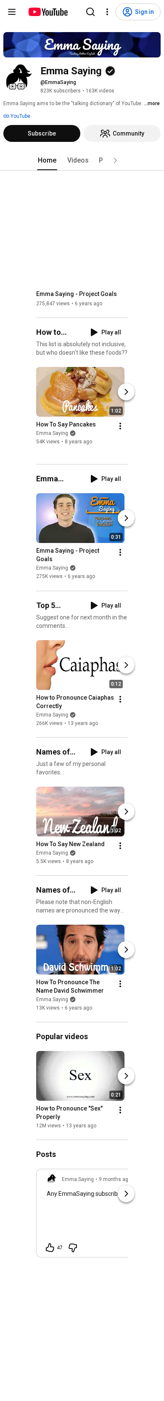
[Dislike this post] (72, 1247)
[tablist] (82, 160)
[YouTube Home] (48, 12)
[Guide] (12, 12)
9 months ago (115, 1179)
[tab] (47, 160)
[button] (115, 160)
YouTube (19, 116)
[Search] (90, 12)
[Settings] (107, 12)
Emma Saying (52, 433)
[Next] (126, 391)
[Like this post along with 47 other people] (50, 1247)
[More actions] (120, 426)
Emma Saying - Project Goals (76, 294)
